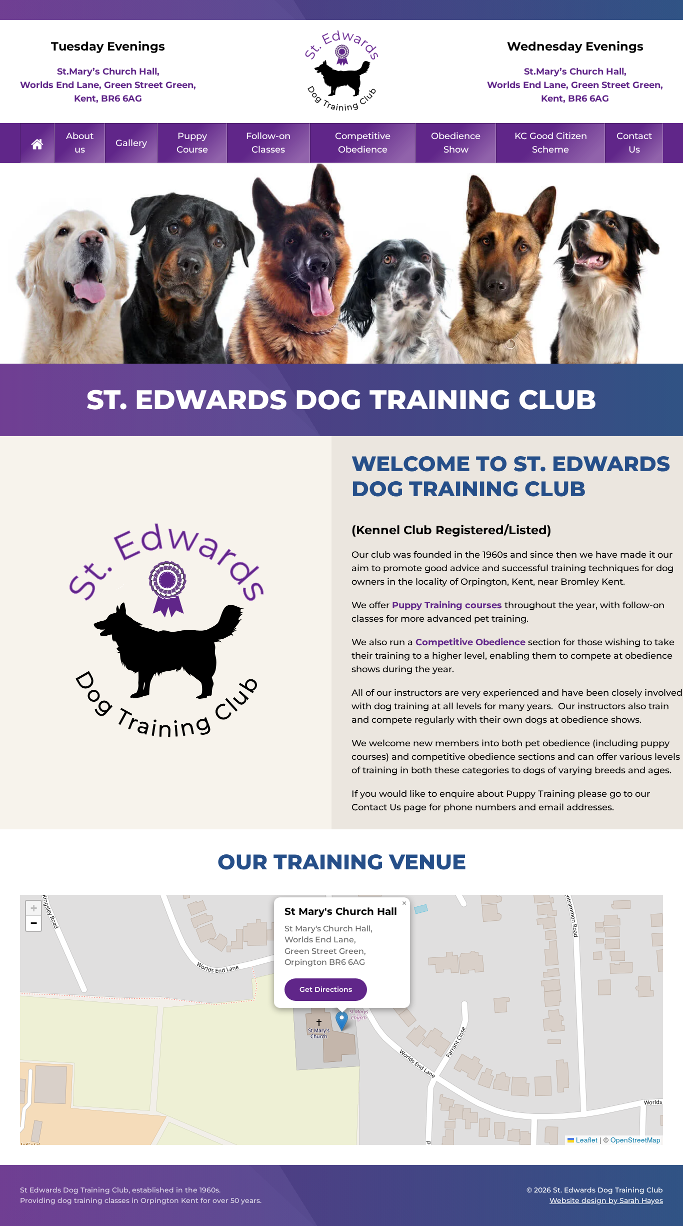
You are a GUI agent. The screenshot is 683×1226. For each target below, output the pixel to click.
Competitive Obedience (362, 143)
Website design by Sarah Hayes (606, 1200)
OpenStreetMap (635, 1139)
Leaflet (586, 1139)
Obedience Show (455, 143)
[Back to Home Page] (37, 143)
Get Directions (326, 989)
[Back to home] (341, 71)
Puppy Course (192, 143)
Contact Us (634, 143)
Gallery (131, 143)
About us (80, 143)
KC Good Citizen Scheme (550, 143)
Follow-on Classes (268, 143)
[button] (342, 1021)
